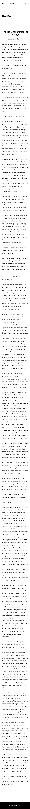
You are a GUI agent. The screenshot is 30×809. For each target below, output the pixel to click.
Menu (26, 3)
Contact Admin (17, 805)
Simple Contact (8, 3)
